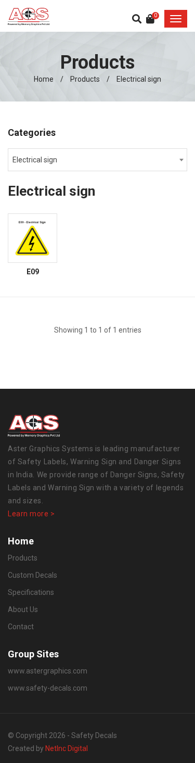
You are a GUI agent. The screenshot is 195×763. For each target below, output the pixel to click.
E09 (33, 272)
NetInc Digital (66, 748)
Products (85, 79)
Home (44, 79)
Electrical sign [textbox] (34, 160)
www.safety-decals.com (47, 688)
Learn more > (31, 514)
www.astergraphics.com (47, 671)
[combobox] (97, 159)
